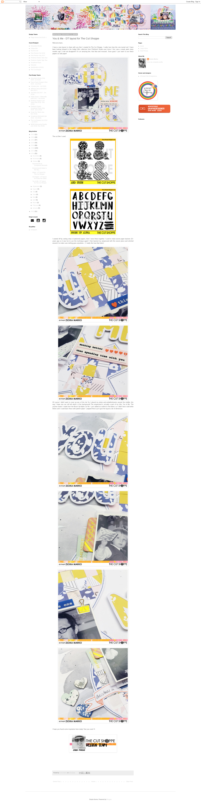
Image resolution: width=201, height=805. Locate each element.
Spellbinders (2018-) (37, 67)
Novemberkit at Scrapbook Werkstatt (39, 164)
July (34, 192)
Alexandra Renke (36, 46)
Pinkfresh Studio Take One (39, 58)
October (35, 161)
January (35, 208)
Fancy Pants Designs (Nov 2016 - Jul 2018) (39, 83)
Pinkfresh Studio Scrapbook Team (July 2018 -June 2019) (38, 108)
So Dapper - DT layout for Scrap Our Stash (39, 177)
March (35, 202)
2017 (33, 151)
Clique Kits (34, 48)
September (36, 186)
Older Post (129, 781)
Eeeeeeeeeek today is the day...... (39, 169)
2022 (33, 137)
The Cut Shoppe (36, 69)
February (36, 205)
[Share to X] (84, 773)
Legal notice (144, 48)
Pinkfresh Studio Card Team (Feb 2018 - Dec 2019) (38, 102)
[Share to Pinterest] (89, 773)
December (36, 156)
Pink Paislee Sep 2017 (38, 55)
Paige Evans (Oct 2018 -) (39, 37)
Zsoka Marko (153, 59)
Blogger (109, 799)
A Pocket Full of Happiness (148, 76)
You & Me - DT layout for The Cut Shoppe (39, 182)
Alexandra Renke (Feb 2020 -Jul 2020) (38, 79)
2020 (33, 143)
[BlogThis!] (82, 773)
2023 (33, 134)
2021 (33, 140)
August (35, 189)
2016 (33, 153)
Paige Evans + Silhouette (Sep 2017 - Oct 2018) (39, 97)
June (34, 194)
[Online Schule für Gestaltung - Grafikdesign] (155, 114)
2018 (33, 148)
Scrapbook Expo (36, 62)
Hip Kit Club (34, 51)
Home (93, 781)
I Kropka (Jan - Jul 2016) (38, 86)
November (36, 158)
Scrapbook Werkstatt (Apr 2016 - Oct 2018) (39, 117)
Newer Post (56, 781)
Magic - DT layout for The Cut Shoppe (38, 173)
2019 (33, 145)
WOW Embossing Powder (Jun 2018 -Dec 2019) (39, 125)
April (34, 200)
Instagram (34, 230)
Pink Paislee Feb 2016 (38, 53)
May (34, 197)
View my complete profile (155, 62)
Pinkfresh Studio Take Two (39, 60)
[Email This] (80, 773)
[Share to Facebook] (87, 773)
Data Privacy (144, 51)
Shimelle (33, 65)
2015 (33, 211)
